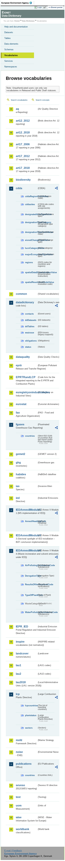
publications (24, 763)
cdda (19, 188)
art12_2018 (23, 132)
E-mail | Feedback (13, 850)
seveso (20, 785)
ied (18, 498)
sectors (28, 728)
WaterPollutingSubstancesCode (31, 612)
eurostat (21, 404)
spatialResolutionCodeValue (31, 282)
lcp (18, 694)
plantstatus (30, 715)
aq (17, 108)
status (28, 347)
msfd (19, 740)
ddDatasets (30, 320)
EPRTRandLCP (26, 377)
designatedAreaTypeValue (31, 214)
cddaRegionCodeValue (31, 196)
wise (19, 817)
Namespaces (10, 66)
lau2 (18, 673)
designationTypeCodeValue (31, 232)
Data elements (11, 44)
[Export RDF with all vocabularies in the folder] (56, 188)
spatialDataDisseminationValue (31, 272)
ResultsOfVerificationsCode (31, 584)
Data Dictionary (28, 21)
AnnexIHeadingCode (31, 521)
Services (8, 61)
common (21, 293)
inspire (20, 641)
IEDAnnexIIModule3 (26, 535)
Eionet (17, 21)
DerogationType (31, 576)
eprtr (19, 365)
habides (21, 474)
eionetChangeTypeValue (31, 240)
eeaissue (29, 332)
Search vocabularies (19, 100)
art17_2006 (23, 144)
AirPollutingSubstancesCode (31, 565)
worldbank (22, 829)
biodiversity (23, 179)
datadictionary (25, 302)
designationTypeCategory (31, 222)
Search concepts (43, 100)
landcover (22, 653)
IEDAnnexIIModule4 (26, 550)
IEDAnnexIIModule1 (26, 509)
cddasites (30, 204)
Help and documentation (16, 26)
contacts (29, 314)
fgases (20, 424)
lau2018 (21, 682)
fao (18, 412)
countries (30, 436)
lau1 (18, 665)
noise (19, 752)
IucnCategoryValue (31, 248)
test (18, 797)
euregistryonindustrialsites (26, 392)
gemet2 (20, 454)
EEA (18, 2)
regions (29, 262)
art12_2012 (23, 120)
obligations (31, 341)
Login (40, 7)
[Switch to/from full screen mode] (45, 7)
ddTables (29, 326)
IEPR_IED (22, 626)
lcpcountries (31, 705)
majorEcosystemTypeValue (31, 254)
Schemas (9, 49)
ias (18, 486)
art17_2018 (23, 168)
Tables (7, 38)
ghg (18, 462)
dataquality (23, 356)
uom (19, 805)
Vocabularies (11, 55)
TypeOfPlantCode (31, 595)
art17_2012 (23, 156)
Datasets (8, 32)
